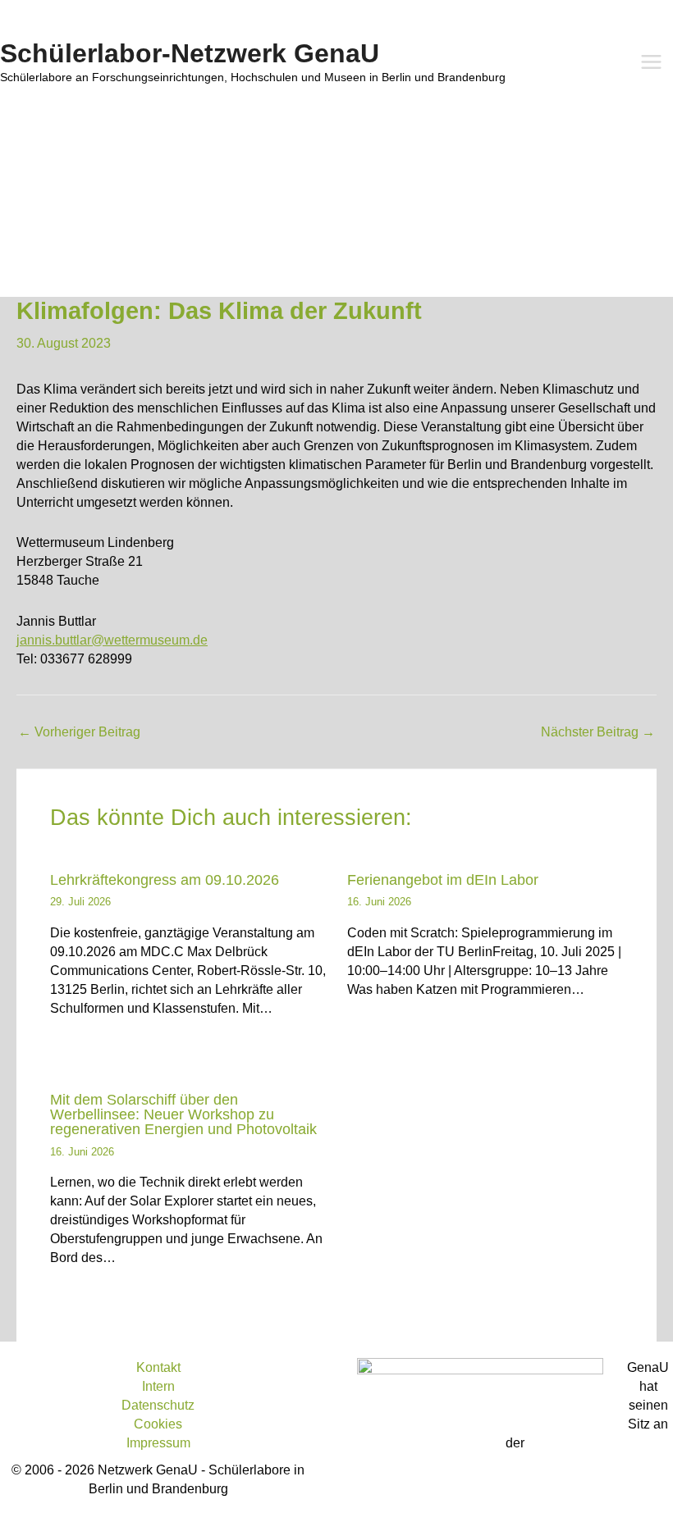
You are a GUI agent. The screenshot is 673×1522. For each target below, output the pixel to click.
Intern (158, 1385)
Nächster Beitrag (598, 731)
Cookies (158, 1423)
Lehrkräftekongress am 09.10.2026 (164, 879)
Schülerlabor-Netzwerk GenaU (189, 53)
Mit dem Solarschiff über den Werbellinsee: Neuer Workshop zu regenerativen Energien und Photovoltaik (183, 1114)
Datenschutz (158, 1404)
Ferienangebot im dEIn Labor (442, 879)
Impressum (158, 1442)
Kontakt (158, 1367)
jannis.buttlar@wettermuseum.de (112, 639)
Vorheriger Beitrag (79, 731)
